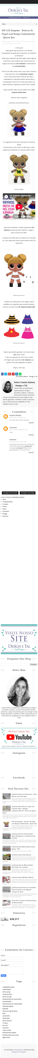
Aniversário (6, 1018)
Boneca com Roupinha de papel (25, 41)
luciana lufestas (15, 415)
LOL (3, 43)
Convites (5, 504)
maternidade (7, 989)
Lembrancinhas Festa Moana (21, 855)
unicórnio (6, 1028)
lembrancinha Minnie (9, 1033)
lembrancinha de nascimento (12, 999)
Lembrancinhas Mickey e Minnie (23, 877)
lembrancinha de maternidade (12, 1004)
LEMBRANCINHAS (9, 987)
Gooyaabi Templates (19, 1052)
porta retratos (7, 1021)
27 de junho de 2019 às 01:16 (18, 417)
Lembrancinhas (8, 502)
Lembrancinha (7, 994)
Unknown (13, 427)
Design (5, 514)
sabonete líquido (8, 1006)
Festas (5, 506)
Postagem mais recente (10, 493)
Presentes (6, 511)
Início (4, 499)
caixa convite (7, 1030)
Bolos (4, 509)
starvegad (19, 448)
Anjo (4, 1013)
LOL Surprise (9, 43)
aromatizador (7, 1001)
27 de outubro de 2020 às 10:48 (19, 429)
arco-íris (5, 1025)
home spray (6, 992)
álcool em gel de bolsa (10, 1011)
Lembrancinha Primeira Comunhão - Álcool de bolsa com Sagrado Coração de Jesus (24, 890)
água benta (6, 1037)
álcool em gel (7, 997)
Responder (31, 422)
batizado (5, 1009)
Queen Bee (17, 43)
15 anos (5, 1023)
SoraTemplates (17, 1050)
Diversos (5, 516)
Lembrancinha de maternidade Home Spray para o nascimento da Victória (23, 836)
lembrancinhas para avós (11, 1035)
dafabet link (28, 446)
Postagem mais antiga (27, 493)
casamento (6, 1016)
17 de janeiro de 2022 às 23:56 (18, 442)
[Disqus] (19, 542)
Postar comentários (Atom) (15, 497)
